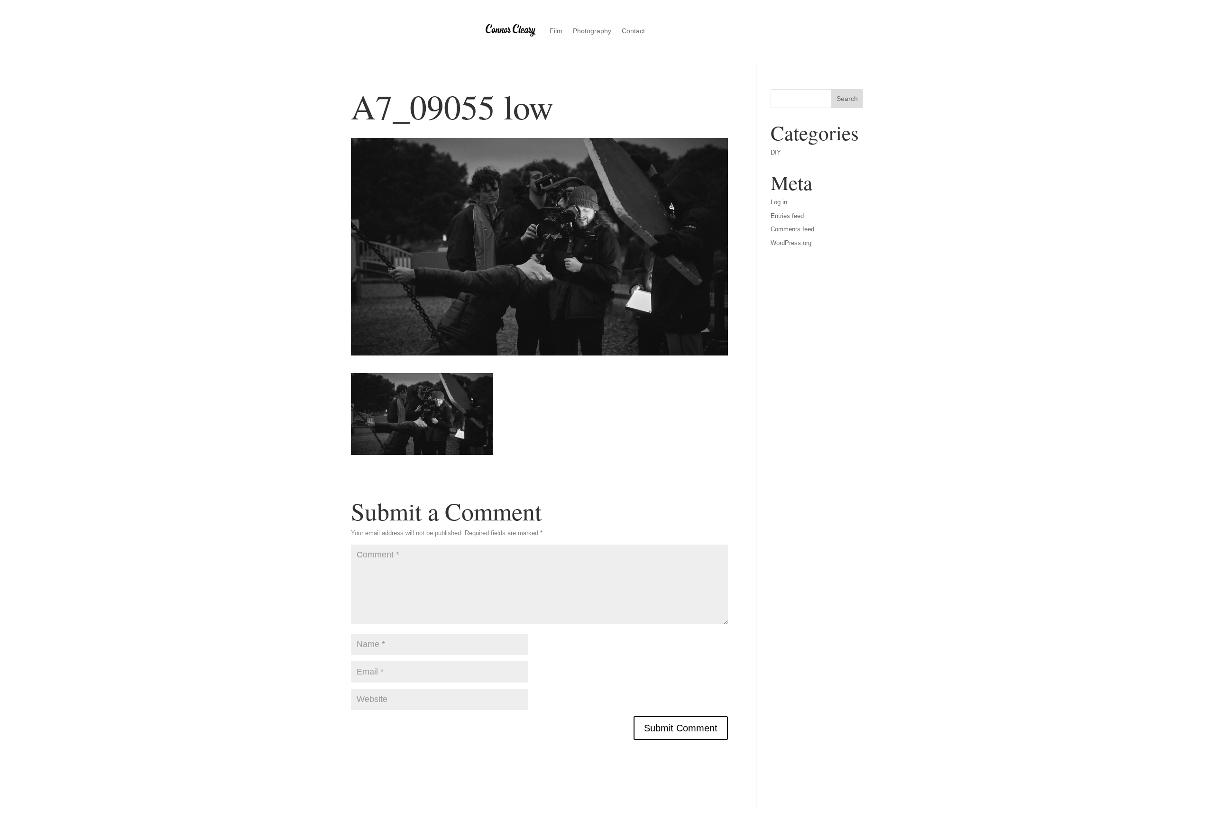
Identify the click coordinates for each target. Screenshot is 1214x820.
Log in (779, 202)
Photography (592, 31)
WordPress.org (791, 242)
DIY (776, 152)
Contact (633, 31)
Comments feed (792, 229)
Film (556, 31)
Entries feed (787, 215)
